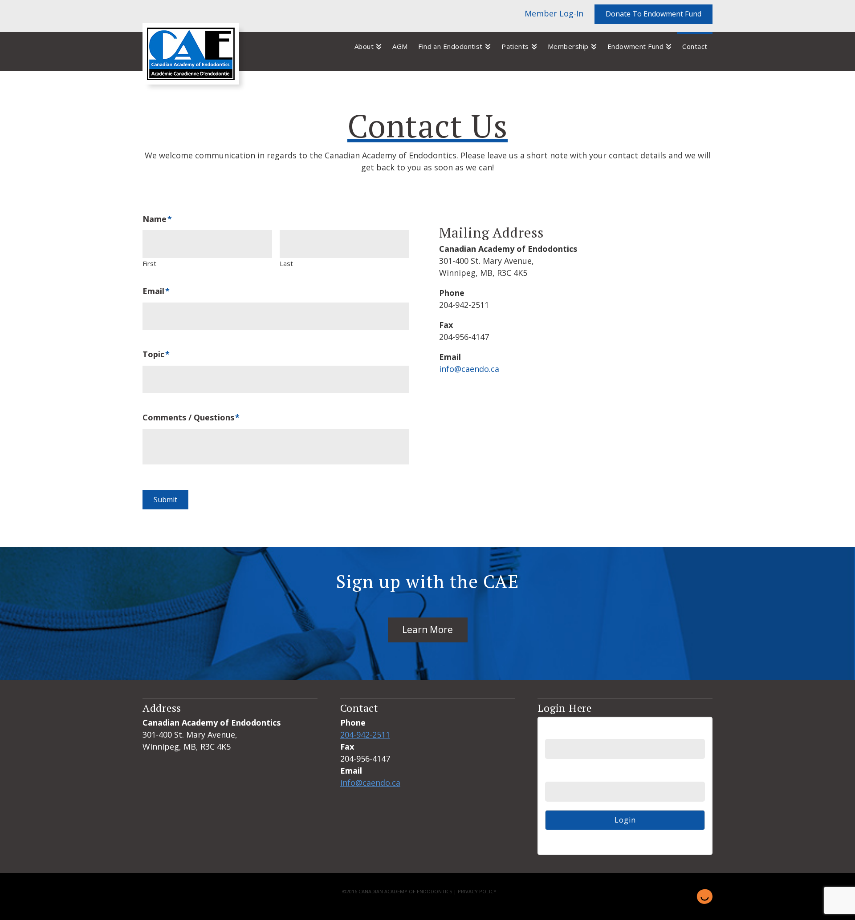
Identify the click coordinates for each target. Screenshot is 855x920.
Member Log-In (554, 13)
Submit (165, 499)
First (149, 263)
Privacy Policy (477, 891)
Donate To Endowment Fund (653, 14)
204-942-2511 (365, 734)
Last (286, 263)
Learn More (427, 629)
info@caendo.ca (469, 368)
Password (562, 774)
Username (563, 731)
